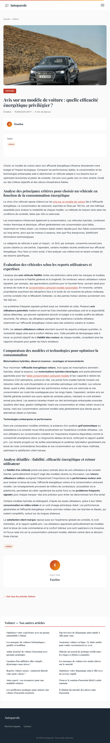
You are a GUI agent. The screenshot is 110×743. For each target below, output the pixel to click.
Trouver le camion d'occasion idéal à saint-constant (80, 682)
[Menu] (102, 5)
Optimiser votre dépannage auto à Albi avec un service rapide (81, 672)
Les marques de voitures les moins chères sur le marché (80, 663)
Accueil (6, 19)
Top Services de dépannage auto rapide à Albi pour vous (79, 634)
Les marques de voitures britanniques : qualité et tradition (26, 644)
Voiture (15, 19)
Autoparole (16, 5)
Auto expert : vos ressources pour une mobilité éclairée (25, 682)
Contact (27, 726)
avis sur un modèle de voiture (69, 201)
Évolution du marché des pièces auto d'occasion (77, 691)
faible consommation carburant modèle (47, 375)
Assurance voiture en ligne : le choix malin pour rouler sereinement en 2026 (80, 644)
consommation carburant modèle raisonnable (53, 287)
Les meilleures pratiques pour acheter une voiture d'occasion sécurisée (27, 691)
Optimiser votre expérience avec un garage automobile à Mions (28, 634)
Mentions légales (12, 726)
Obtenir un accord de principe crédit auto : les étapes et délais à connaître (80, 653)
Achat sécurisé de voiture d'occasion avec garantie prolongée (26, 653)
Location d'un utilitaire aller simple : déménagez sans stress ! (24, 663)
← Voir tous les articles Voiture (19, 596)
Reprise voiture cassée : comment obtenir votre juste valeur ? (27, 672)
